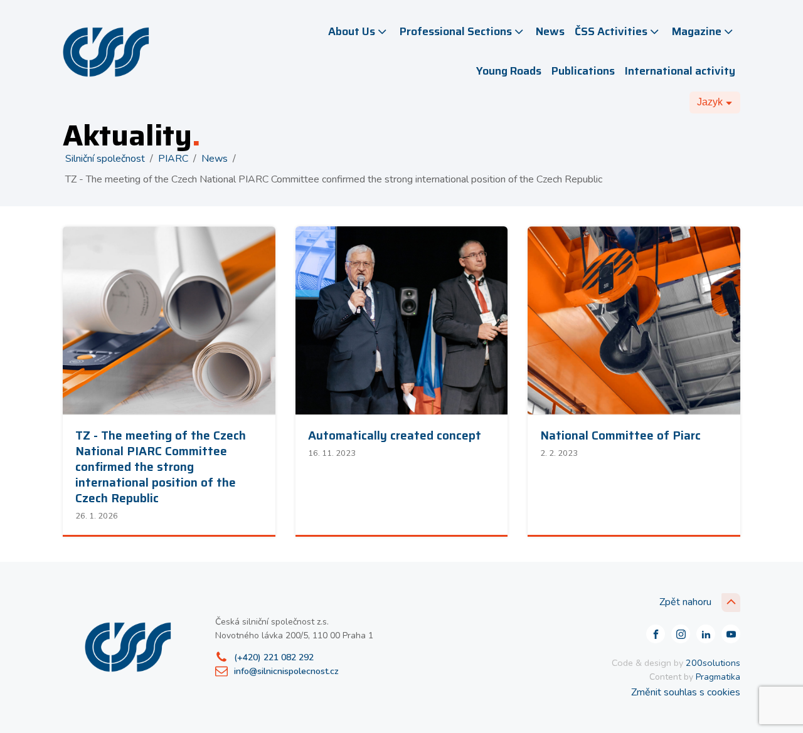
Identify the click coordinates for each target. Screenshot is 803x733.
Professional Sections (456, 31)
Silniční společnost (105, 159)
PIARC (173, 159)
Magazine (696, 31)
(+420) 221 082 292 (274, 657)
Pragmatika (718, 677)
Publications (583, 71)
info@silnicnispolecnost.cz (286, 671)
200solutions (713, 663)
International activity (680, 71)
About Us (351, 31)
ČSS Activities (611, 31)
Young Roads (508, 71)
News (550, 31)
